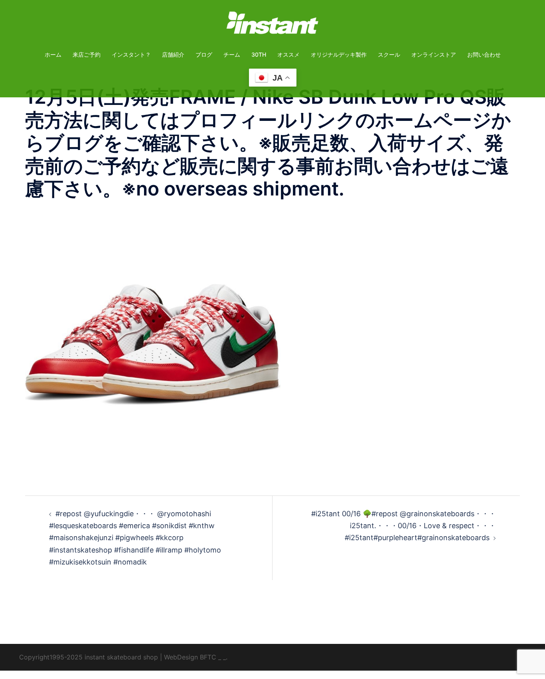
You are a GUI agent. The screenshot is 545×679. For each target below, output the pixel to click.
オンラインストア (433, 54)
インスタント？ (131, 54)
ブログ (203, 54)
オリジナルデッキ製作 (339, 54)
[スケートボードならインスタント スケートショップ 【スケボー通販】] (272, 25)
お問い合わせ (484, 54)
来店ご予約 (87, 54)
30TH (258, 54)
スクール (389, 54)
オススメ (288, 54)
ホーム (53, 54)
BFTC (208, 657)
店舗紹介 (173, 54)
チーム (231, 54)
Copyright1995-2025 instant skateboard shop (88, 657)
